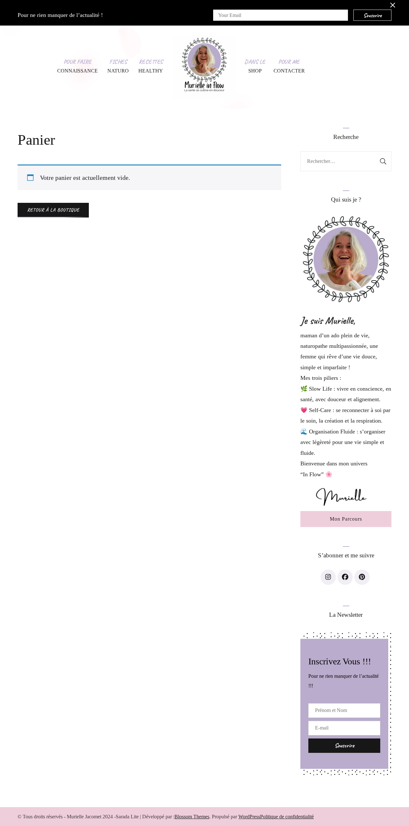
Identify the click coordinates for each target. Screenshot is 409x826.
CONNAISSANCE (77, 70)
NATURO (118, 70)
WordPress (249, 816)
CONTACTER (289, 70)
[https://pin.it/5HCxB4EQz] (362, 577)
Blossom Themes (191, 816)
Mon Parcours (346, 519)
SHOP (255, 70)
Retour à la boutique (53, 210)
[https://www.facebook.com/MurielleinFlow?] (345, 577)
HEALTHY (150, 70)
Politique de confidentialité (287, 816)
